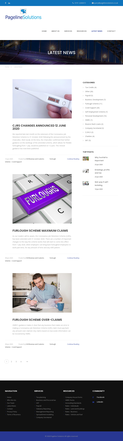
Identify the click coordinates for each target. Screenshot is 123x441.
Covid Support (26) (92, 108)
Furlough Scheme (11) (93, 104)
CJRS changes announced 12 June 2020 (39, 127)
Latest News (18, 67)
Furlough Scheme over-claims (37, 319)
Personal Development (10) (96, 116)
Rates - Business (71, 412)
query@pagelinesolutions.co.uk (106, 3)
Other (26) (89, 91)
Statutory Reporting (43, 409)
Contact (10, 409)
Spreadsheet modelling (44, 414)
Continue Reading (73, 159)
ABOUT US (55, 31)
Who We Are (11, 400)
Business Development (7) (95, 99)
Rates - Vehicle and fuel (74, 414)
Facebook (100, 397)
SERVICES (68, 31)
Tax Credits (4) (90, 87)
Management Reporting (44, 412)
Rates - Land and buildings (75, 409)
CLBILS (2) (89, 132)
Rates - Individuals (72, 406)
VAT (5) (88, 140)
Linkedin (100, 402)
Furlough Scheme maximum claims (40, 230)
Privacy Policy (12, 412)
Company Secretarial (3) (94, 128)
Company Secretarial (44, 417)
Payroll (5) (89, 95)
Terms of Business (14, 414)
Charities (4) (89, 136)
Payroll (38, 406)
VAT (37, 403)
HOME (44, 31)
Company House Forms (73, 397)
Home (7, 67)
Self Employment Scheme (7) (96, 112)
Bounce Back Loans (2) (94, 124)
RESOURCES (82, 31)
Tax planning (41, 397)
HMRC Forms (69, 400)
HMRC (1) (89, 120)
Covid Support (17, 162)
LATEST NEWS (96, 31)
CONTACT (111, 31)
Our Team (10, 403)
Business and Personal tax (46, 400)
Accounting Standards (73, 403)
